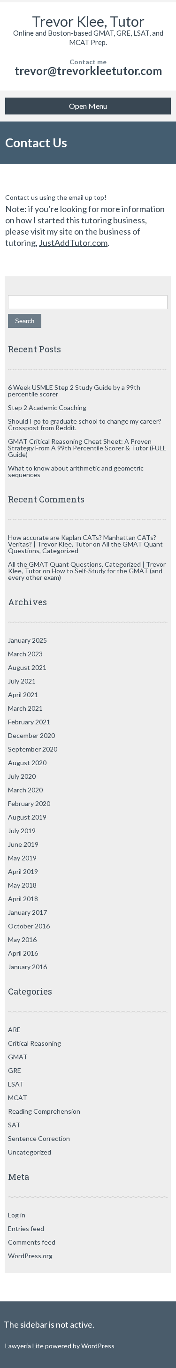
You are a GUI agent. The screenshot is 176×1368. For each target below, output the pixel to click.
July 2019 (22, 831)
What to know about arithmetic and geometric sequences (76, 471)
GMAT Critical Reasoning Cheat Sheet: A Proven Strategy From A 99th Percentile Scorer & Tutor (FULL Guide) (87, 447)
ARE (14, 1030)
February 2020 (29, 803)
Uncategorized (29, 1152)
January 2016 (27, 967)
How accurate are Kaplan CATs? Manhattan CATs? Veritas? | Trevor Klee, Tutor (82, 540)
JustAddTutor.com (73, 242)
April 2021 (23, 695)
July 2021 (22, 681)
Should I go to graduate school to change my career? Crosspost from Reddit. (84, 424)
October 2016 (29, 926)
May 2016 (22, 939)
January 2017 (27, 912)
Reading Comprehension (44, 1111)
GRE (14, 1070)
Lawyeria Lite (25, 1346)
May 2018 (22, 885)
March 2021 (25, 708)
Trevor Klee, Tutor (88, 21)
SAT (14, 1125)
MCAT (17, 1098)
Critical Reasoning (34, 1043)
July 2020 (22, 776)
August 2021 (27, 667)
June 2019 (23, 844)
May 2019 (22, 858)
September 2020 (32, 749)
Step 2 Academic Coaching (47, 407)
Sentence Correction (39, 1138)
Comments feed (31, 1242)
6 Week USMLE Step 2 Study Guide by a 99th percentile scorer (74, 390)
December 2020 (31, 735)
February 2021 (29, 722)
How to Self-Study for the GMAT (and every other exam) (85, 574)
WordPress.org (30, 1256)
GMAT (18, 1057)
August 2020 (27, 763)
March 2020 (25, 790)
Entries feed (26, 1228)
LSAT (16, 1084)
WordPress (97, 1346)
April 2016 (23, 953)
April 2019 (23, 871)
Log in (16, 1215)
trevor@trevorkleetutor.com (88, 70)
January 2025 (27, 640)
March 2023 (25, 654)
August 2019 (27, 817)
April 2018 (23, 899)
